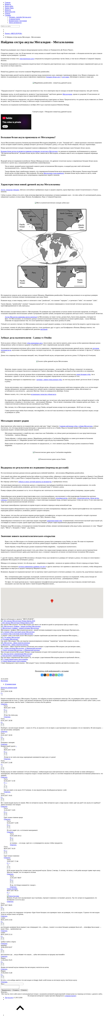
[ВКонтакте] (42, 675)
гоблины (4, 500)
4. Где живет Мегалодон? (9, 639)
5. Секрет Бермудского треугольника (13, 661)
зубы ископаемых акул (35, 343)
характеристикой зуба (54, 521)
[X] (45, 675)
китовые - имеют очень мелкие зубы (49, 379)
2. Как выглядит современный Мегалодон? (16, 655)
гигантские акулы (83, 498)
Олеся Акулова (12, 889)
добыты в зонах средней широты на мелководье (34, 482)
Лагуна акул (9, 997)
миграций (43, 329)
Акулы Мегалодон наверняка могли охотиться (21, 317)
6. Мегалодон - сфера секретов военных (14, 645)
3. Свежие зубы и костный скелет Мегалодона (17, 634)
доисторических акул (27, 59)
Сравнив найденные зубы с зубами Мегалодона (76, 426)
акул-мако (65, 77)
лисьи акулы (94, 498)
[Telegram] (62, 675)
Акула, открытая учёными (10, 190)
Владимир (4, 681)
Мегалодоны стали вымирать (54, 173)
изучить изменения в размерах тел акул (32, 566)
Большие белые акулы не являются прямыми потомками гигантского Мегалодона (29, 151)
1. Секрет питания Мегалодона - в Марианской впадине (20, 650)
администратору (70, 996)
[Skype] (59, 675)
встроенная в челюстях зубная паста (43, 394)
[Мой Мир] (50, 675)
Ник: (2, 984)
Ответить (4, 704)
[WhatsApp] (56, 675)
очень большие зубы (83, 374)
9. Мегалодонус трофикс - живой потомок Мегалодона (20, 628)
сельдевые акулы (61, 498)
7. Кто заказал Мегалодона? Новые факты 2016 (17, 623)
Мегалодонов (67, 94)
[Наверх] (20, 1015)
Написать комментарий (9, 687)
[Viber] (53, 675)
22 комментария (10, 684)
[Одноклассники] (48, 675)
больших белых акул (53, 77)
